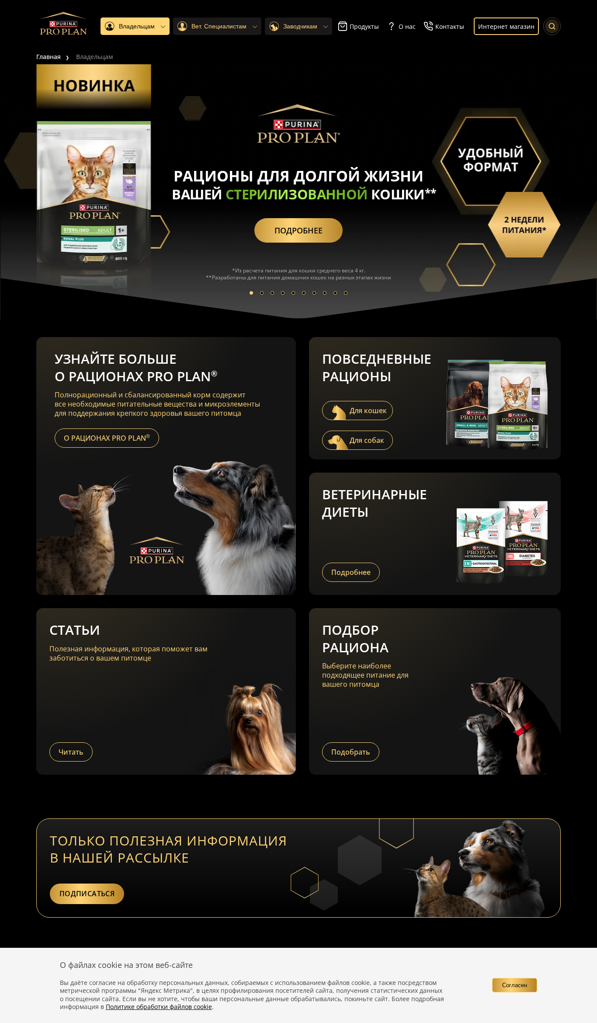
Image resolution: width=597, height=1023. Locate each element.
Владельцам (94, 56)
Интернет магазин (506, 26)
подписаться (87, 893)
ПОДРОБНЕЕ (298, 230)
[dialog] (298, 985)
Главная (48, 56)
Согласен (514, 985)
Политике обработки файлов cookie (159, 1006)
